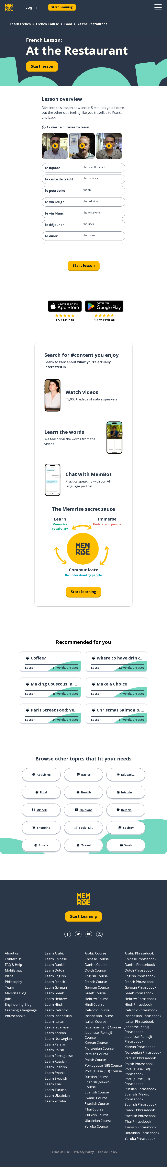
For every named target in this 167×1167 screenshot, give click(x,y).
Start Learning (62, 7)
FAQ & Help (13, 964)
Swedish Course (97, 1103)
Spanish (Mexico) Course (98, 1084)
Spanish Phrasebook (140, 1104)
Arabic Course (95, 953)
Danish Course (96, 964)
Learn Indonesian (58, 1016)
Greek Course (95, 993)
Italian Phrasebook (139, 1021)
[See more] (158, 7)
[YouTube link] (89, 934)
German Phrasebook (140, 987)
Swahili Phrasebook (140, 1110)
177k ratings (65, 320)
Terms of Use (60, 1152)
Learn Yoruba (55, 1101)
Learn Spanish (56, 1067)
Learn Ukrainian (57, 1095)
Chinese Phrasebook (140, 959)
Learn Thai (53, 1084)
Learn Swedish (56, 1078)
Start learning (83, 591)
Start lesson (42, 66)
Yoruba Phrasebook (140, 1138)
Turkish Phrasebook (140, 1127)
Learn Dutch (54, 970)
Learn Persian (55, 1044)
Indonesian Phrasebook (143, 1016)
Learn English (55, 976)
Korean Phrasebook (140, 1046)
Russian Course (97, 1077)
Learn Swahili (55, 1072)
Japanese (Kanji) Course (103, 1027)
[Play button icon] (55, 146)
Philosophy (13, 981)
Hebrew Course (97, 999)
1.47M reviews (104, 320)
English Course (96, 976)
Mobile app (13, 970)
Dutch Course (95, 970)
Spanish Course (97, 1092)
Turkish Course (97, 1115)
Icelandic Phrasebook (141, 1010)
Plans (9, 976)
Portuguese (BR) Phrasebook (137, 1071)
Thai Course (94, 1109)
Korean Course (96, 1042)
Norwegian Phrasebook (143, 1052)
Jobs (8, 999)
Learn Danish (55, 964)
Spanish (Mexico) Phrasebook (138, 1096)
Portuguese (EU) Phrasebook (137, 1081)
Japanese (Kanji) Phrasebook (137, 1029)
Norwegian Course (99, 1048)
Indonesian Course (99, 1016)
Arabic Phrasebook (139, 953)
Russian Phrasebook (140, 1089)
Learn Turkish (56, 1090)
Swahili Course (96, 1098)
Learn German (56, 987)
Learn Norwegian (58, 1038)
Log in (31, 7)
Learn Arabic (54, 953)
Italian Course (95, 1021)
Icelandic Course (97, 1010)
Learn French (20, 24)
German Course (97, 987)
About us (12, 953)
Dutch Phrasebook (139, 970)
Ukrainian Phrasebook (142, 1133)
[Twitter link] (78, 934)
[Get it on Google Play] (104, 306)
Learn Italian (54, 1021)
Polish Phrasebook (139, 1064)
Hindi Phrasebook (138, 1004)
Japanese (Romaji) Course (98, 1035)
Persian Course (96, 1054)
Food (68, 24)
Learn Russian (56, 1061)
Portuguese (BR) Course (103, 1065)
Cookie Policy (107, 1152)
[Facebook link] (67, 934)
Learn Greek (54, 993)
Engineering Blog (18, 1004)
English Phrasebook (140, 976)
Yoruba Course (96, 1126)
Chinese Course (97, 959)
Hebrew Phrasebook (140, 999)
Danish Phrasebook (140, 964)
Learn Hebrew (56, 999)
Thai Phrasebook (138, 1121)
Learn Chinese (56, 959)
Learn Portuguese (59, 1055)
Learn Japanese (57, 1027)
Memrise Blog (15, 993)
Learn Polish (54, 1050)
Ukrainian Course (98, 1120)
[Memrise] (9, 7)
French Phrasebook (140, 981)
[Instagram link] (99, 934)
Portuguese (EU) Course (103, 1071)
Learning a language (21, 1010)
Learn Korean (55, 1033)
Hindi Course (94, 1004)
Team (9, 987)
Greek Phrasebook (139, 993)
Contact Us (13, 959)
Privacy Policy (84, 1152)
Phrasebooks (15, 1016)
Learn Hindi (54, 1004)
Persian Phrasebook (140, 1058)
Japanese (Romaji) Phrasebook (138, 1039)
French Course (47, 24)
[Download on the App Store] (65, 306)
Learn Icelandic (56, 1010)
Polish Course (95, 1059)
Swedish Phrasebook (141, 1116)
